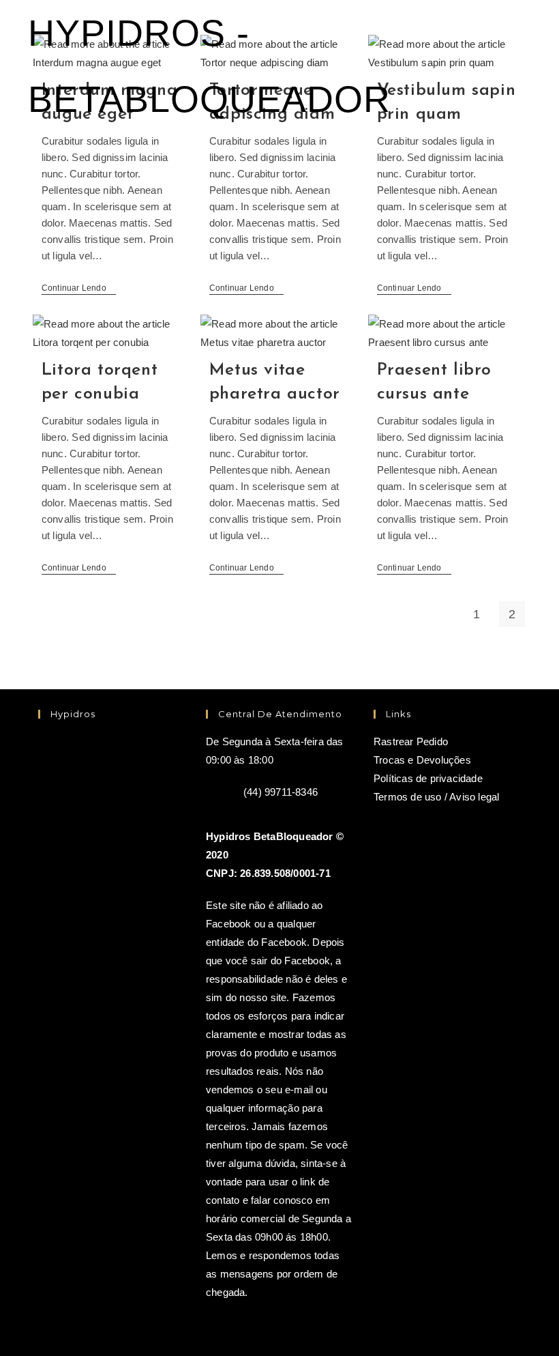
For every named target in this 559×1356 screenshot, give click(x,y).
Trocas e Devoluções (422, 760)
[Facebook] (67, 761)
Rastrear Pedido (411, 741)
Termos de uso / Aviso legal (436, 797)
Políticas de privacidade (428, 778)
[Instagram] (126, 761)
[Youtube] (67, 820)
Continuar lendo (79, 289)
